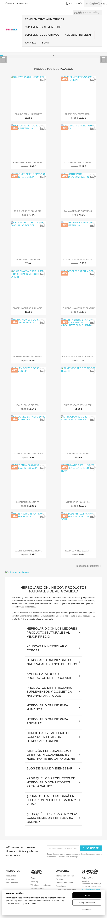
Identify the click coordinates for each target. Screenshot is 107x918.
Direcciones (61, 886)
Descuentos (10, 876)
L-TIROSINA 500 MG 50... (78, 454)
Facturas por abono (64, 883)
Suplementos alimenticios (43, 27)
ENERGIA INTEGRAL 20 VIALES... (28, 162)
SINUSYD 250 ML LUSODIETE (28, 114)
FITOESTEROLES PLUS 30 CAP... (78, 260)
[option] (53, 56)
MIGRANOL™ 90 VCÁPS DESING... (28, 357)
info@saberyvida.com (91, 889)
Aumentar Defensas (78, 34)
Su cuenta (62, 871)
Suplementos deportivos (42, 34)
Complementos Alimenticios (44, 19)
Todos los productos (88, 566)
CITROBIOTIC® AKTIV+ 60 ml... (79, 162)
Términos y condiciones (41, 885)
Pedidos (59, 879)
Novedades (10, 879)
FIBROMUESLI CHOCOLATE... (28, 260)
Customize (87, 909)
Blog (45, 42)
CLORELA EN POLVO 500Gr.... (78, 114)
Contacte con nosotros (16, 3)
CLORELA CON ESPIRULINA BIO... (28, 308)
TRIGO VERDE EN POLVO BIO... (28, 211)
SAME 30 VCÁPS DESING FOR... (78, 405)
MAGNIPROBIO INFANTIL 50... (28, 551)
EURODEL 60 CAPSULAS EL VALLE (79, 308)
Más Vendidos (11, 883)
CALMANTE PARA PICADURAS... (78, 211)
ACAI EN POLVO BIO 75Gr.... (28, 405)
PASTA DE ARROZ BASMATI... (78, 551)
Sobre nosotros (37, 888)
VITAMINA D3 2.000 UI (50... (78, 502)
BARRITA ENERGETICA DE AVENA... (78, 357)
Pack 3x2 (30, 42)
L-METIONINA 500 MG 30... (28, 502)
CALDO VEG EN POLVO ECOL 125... (28, 454)
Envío (33, 878)
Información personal (65, 876)
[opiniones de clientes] (53, 572)
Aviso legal (35, 881)
